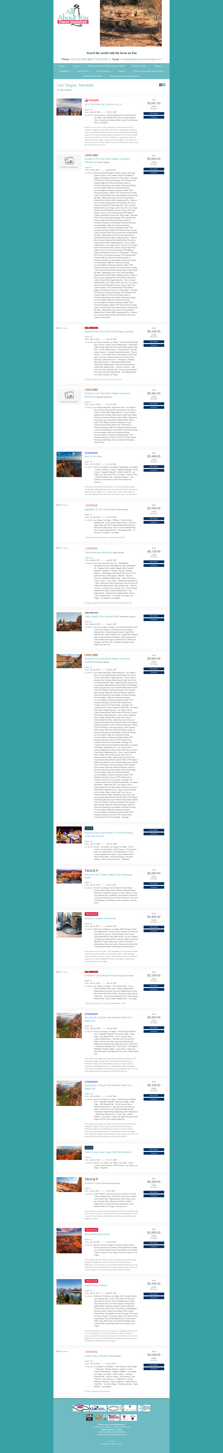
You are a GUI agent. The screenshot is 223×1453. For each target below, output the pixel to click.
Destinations (64, 71)
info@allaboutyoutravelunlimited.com (140, 59)
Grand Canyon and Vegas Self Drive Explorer (108, 1152)
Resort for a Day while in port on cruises (148, 71)
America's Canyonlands (97, 1183)
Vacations (158, 66)
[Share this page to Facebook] (160, 84)
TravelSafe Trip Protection (92, 76)
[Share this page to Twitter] (163, 84)
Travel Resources (103, 71)
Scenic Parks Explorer (96, 1285)
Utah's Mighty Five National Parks (102, 616)
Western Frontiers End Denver (100, 918)
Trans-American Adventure (98, 552)
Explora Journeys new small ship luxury (125, 76)
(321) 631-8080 (78, 59)
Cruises (76, 66)
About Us (122, 71)
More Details (154, 113)
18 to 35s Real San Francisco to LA (103, 104)
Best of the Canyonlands (97, 1234)
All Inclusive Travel (139, 66)
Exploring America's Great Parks (101, 331)
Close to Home (83, 71)
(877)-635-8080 (99, 59)
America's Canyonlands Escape (101, 975)
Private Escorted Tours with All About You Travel (106, 66)
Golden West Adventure (97, 1356)
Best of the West (93, 456)
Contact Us (153, 117)
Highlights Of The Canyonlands (101, 509)
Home (62, 66)
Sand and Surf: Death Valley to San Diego (106, 874)
